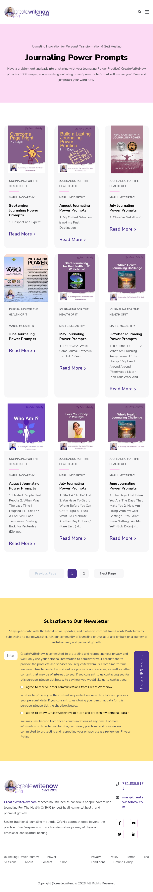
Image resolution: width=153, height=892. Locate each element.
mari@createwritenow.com (132, 802)
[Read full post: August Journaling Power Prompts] (76, 149)
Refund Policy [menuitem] (123, 862)
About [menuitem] (29, 862)
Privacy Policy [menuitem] (104, 857)
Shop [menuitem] (64, 862)
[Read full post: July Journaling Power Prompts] (127, 149)
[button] (139, 12)
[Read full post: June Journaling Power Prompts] (26, 278)
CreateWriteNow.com (20, 802)
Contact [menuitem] (46, 862)
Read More (22, 234)
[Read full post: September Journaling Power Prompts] (26, 149)
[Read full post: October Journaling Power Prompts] (127, 278)
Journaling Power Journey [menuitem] (21, 857)
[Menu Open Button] (147, 12)
